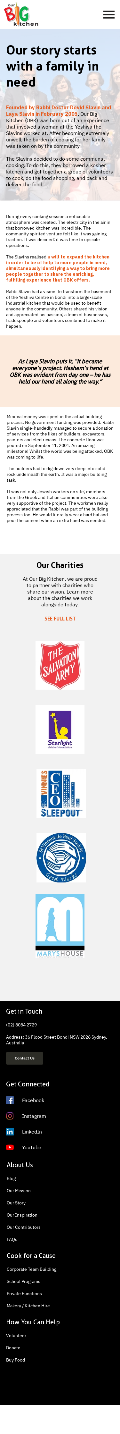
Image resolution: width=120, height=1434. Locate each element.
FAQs (12, 1239)
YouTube (31, 1147)
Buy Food (15, 1360)
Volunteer (16, 1335)
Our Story (16, 1203)
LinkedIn (32, 1131)
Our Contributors (24, 1227)
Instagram (34, 1116)
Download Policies (92, 1417)
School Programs (23, 1281)
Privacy (14, 1417)
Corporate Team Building (31, 1269)
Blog (11, 1178)
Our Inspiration (22, 1215)
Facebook (33, 1100)
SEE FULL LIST (60, 618)
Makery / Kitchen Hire (28, 1306)
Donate (13, 1348)
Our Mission (19, 1191)
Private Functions (24, 1293)
